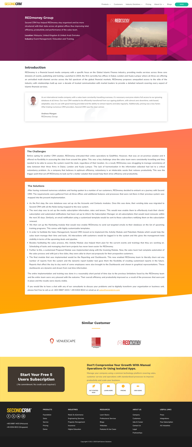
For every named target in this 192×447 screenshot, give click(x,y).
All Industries (165, 425)
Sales (45, 418)
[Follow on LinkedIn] (18, 416)
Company (136, 415)
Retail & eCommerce (75, 415)
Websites (103, 425)
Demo (182, 4)
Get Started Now (93, 391)
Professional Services (108, 418)
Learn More (108, 390)
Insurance (71, 425)
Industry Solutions (133, 5)
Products (105, 5)
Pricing (148, 5)
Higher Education (74, 429)
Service (45, 422)
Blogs (169, 5)
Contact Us (137, 425)
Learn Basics (104, 415)
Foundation (47, 415)
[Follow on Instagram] (23, 416)
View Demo (138, 390)
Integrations (164, 418)
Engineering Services (76, 418)
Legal (135, 429)
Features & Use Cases (108, 429)
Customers (118, 5)
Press (162, 415)
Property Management (76, 422)
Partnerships (137, 433)
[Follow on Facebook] (9, 416)
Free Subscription (166, 422)
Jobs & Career (138, 422)
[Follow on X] (14, 416)
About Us (158, 5)
